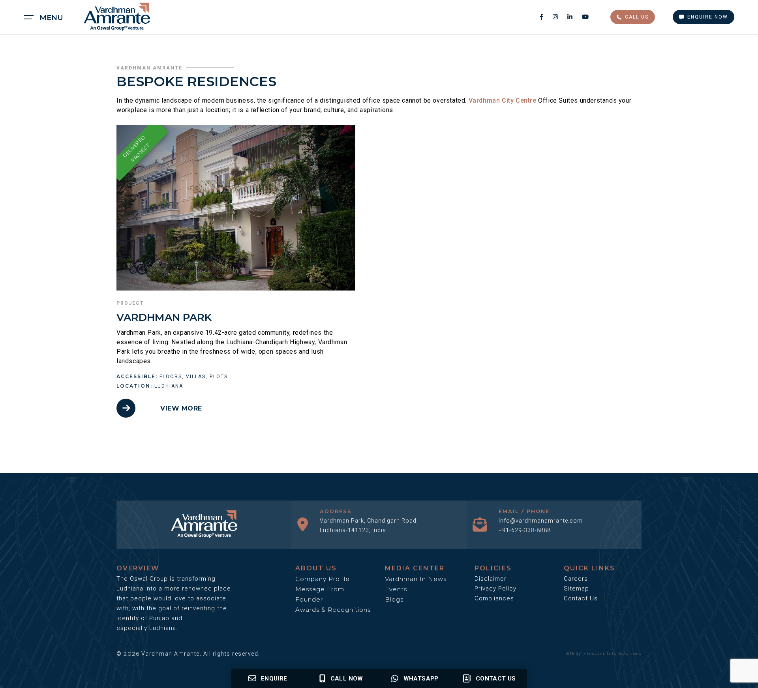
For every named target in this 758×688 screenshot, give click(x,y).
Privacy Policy (495, 588)
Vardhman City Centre (503, 100)
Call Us (637, 17)
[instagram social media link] (556, 17)
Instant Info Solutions (614, 653)
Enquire (274, 678)
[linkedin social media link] (570, 17)
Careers (576, 578)
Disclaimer (491, 578)
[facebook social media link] (542, 17)
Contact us (496, 678)
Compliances (494, 598)
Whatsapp (421, 678)
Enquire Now (707, 17)
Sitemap (576, 588)
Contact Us (581, 598)
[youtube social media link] (585, 17)
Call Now (346, 678)
